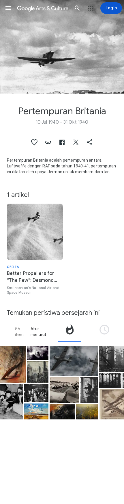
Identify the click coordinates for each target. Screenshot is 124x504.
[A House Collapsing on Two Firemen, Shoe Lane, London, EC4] (13, 364)
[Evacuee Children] (11, 401)
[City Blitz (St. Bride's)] (110, 380)
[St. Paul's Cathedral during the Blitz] (37, 353)
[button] (8, 8)
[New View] (89, 390)
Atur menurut (38, 331)
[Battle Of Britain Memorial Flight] (74, 361)
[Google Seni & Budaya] (42, 8)
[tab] (69, 332)
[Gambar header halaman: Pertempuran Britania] (62, 47)
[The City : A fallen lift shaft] (62, 411)
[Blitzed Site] (37, 372)
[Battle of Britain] (36, 411)
